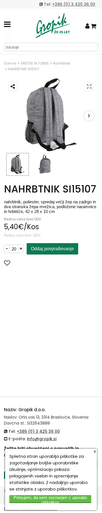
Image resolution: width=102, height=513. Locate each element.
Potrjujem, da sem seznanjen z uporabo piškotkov (50, 499)
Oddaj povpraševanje (52, 248)
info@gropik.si (41, 439)
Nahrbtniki (61, 63)
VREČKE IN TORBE (35, 63)
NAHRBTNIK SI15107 (23, 69)
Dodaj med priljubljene (35, 262)
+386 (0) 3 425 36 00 (73, 4)
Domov (10, 63)
